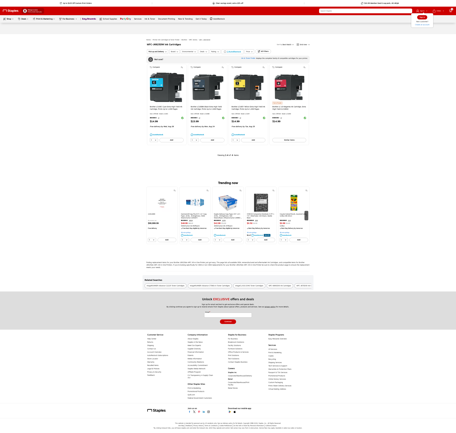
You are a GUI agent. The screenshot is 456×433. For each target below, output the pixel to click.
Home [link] (148, 40)
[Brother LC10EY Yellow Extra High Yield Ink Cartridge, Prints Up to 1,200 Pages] (249, 87)
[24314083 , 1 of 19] (162, 202)
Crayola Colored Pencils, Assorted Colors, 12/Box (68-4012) (293, 215)
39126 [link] (191, 220)
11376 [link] (224, 220)
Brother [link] (184, 40)
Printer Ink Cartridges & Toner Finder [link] (166, 40)
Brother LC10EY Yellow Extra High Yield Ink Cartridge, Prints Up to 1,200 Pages (248, 108)
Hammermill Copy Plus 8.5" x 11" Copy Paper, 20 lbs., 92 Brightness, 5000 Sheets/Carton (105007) (194, 216)
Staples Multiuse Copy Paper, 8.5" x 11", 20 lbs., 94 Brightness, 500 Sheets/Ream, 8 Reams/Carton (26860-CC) (227, 216)
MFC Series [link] (193, 40)
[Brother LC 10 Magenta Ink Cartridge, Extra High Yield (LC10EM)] (289, 87)
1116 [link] (289, 220)
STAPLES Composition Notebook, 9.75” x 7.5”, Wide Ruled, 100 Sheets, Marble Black (260, 216)
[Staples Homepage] (11, 10)
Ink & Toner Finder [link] (248, 58)
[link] (76, 3)
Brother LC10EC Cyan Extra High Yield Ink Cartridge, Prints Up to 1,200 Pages (166, 108)
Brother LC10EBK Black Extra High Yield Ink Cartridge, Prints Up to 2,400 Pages (206, 108)
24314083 (151, 214)
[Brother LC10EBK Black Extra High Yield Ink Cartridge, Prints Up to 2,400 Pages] (208, 87)
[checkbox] (232, 51)
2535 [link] (256, 220)
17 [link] (158, 118)
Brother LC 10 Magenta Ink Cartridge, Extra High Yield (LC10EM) (289, 108)
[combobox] (365, 11)
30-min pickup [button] (185, 232)
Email (207, 312)
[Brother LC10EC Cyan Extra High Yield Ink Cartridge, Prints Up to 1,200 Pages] (167, 87)
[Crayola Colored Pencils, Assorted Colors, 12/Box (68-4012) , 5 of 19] (293, 202)
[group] (162, 215)
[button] (409, 11)
